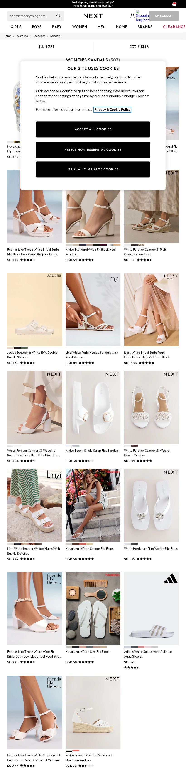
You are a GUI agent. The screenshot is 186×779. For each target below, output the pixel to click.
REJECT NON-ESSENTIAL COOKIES (93, 150)
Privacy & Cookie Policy (112, 110)
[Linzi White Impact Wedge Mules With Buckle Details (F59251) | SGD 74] (34, 505)
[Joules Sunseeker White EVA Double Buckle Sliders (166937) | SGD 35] (34, 309)
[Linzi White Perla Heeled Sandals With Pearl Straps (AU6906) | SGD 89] (93, 309)
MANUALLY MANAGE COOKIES (93, 169)
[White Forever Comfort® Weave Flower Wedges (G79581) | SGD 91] (151, 407)
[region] (93, 125)
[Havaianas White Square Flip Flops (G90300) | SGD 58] (93, 505)
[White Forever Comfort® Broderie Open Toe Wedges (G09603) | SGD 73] (93, 712)
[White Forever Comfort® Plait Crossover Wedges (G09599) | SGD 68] (151, 206)
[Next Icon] (93, 16)
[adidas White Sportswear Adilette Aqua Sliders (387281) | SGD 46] (151, 608)
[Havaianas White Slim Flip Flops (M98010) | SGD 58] (93, 608)
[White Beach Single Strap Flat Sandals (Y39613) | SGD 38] (93, 407)
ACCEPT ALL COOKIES (93, 129)
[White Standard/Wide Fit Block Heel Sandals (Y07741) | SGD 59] (93, 206)
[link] (132, 16)
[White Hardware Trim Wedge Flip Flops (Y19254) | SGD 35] (151, 505)
